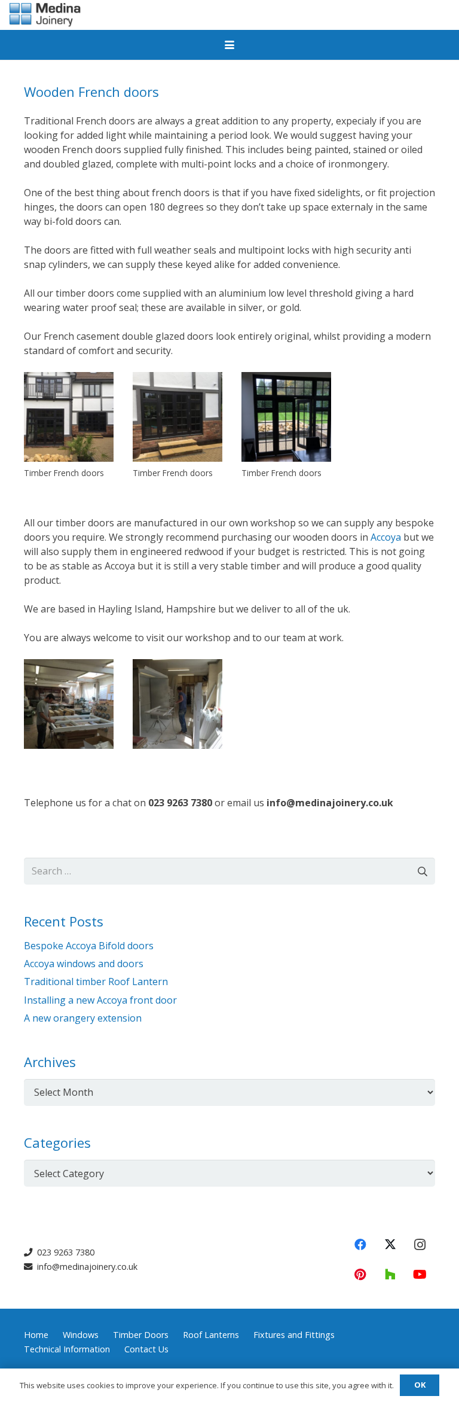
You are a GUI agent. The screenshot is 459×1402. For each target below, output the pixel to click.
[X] (390, 1245)
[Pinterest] (360, 1275)
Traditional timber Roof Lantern (96, 981)
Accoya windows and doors (83, 963)
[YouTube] (420, 1275)
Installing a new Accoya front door (100, 1000)
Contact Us (146, 1349)
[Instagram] (420, 1245)
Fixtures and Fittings (294, 1334)
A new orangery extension (83, 1018)
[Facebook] (360, 1245)
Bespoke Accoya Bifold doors (89, 945)
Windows (81, 1334)
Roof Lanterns (211, 1334)
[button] (229, 45)
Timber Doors (141, 1334)
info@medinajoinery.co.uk (86, 1266)
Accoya (386, 537)
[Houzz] (390, 1275)
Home (36, 1334)
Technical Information (67, 1349)
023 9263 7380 (64, 1252)
